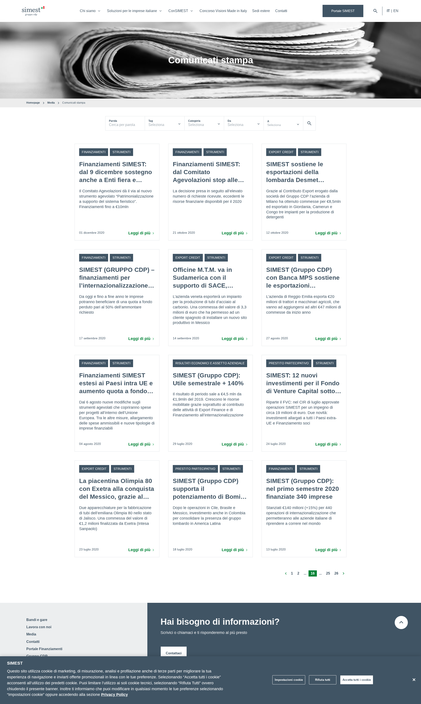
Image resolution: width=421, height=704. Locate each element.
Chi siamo (88, 11)
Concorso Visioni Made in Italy (223, 11)
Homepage (33, 102)
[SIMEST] (33, 11)
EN (395, 11)
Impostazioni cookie (289, 679)
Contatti (281, 11)
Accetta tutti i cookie (357, 679)
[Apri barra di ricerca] (375, 11)
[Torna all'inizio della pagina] (401, 622)
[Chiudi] (414, 680)
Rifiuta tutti (322, 679)
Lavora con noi (38, 627)
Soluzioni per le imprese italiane (132, 11)
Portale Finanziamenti (44, 649)
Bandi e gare (36, 620)
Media (51, 102)
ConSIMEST (178, 11)
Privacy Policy (114, 695)
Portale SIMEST (343, 11)
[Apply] (309, 123)
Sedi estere (261, 11)
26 (336, 573)
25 (328, 573)
